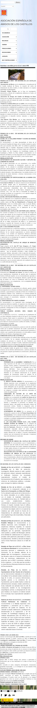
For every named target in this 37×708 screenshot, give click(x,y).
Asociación (5, 37)
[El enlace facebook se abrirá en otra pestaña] (1, 695)
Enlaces (7, 702)
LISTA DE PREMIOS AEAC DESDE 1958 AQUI (13, 670)
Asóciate (5, 56)
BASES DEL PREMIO (6, 654)
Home (3, 29)
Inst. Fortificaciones (8, 60)
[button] (18, 548)
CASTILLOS (18, 691)
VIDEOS (11, 691)
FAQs (2, 702)
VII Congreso (6, 33)
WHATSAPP (4, 691)
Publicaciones (6, 48)
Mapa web (20, 702)
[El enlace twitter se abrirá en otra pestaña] (5, 695)
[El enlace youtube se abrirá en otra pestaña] (9, 695)
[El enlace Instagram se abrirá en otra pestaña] (13, 695)
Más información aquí (6, 656)
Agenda (4, 44)
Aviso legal (13, 702)
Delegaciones (6, 52)
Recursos (5, 40)
